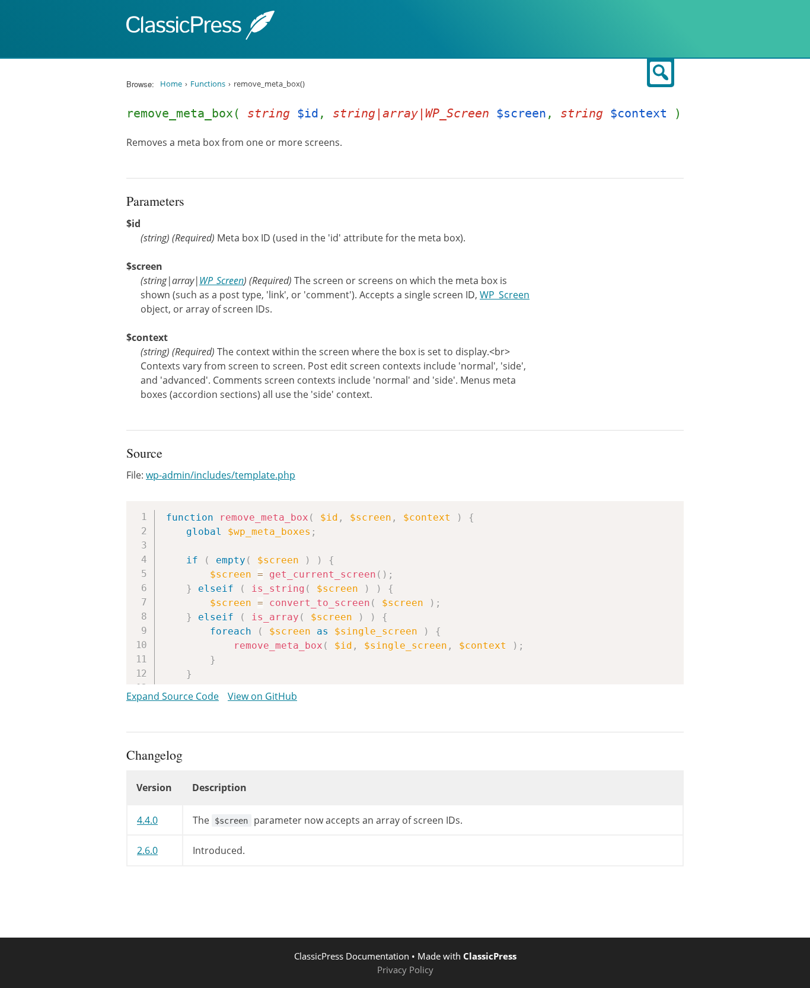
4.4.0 (147, 820)
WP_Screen (221, 280)
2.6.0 (147, 850)
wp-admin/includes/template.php (220, 475)
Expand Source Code (172, 696)
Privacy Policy (405, 970)
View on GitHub (262, 696)
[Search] (660, 73)
